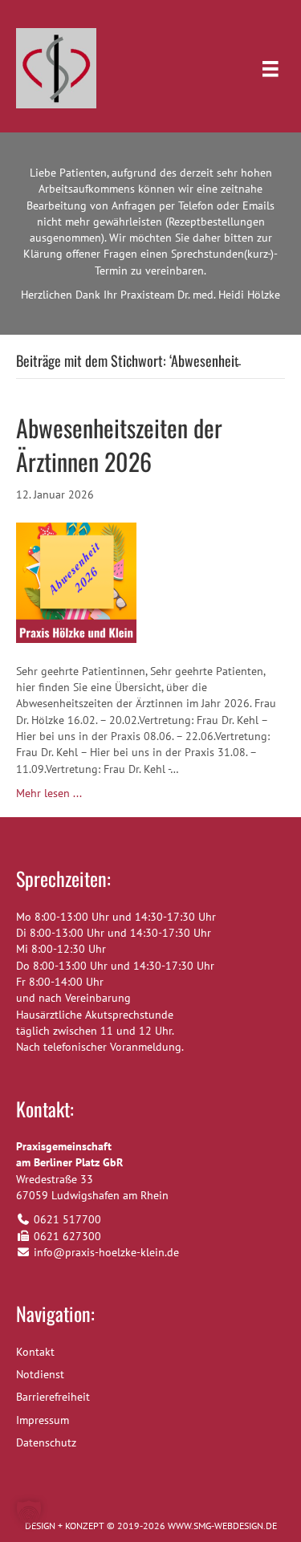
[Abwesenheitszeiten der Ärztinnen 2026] (76, 581)
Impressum (42, 1420)
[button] (29, 1513)
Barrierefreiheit (53, 1396)
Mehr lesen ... (49, 793)
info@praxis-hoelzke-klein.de (106, 1252)
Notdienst (40, 1374)
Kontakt (35, 1352)
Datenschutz (46, 1442)
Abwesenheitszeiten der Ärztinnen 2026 (119, 444)
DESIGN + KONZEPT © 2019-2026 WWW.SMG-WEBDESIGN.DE (151, 1526)
